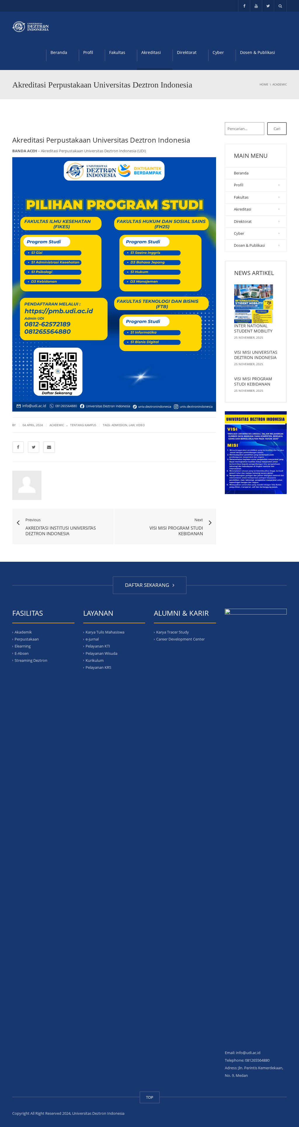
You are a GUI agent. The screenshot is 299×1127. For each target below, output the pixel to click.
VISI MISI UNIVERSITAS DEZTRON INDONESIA (255, 354)
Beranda (59, 52)
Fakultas (117, 52)
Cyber (218, 52)
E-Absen (22, 653)
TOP (149, 1097)
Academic (57, 425)
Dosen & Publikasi (257, 52)
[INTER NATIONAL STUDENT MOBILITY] (253, 303)
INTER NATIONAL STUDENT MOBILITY (253, 328)
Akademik (23, 632)
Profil (88, 52)
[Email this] (49, 447)
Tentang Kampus (83, 425)
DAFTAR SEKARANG (148, 585)
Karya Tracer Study (172, 632)
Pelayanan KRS (98, 667)
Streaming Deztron (31, 660)
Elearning (23, 646)
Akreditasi (151, 52)
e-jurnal (92, 639)
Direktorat (187, 52)
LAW (132, 425)
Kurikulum (95, 660)
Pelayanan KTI (98, 646)
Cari (277, 128)
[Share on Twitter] (33, 447)
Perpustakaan (27, 639)
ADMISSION (119, 425)
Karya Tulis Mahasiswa (105, 632)
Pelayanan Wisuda (101, 653)
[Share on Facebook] (18, 447)
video (140, 425)
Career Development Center (180, 639)
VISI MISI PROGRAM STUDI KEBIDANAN (253, 381)
